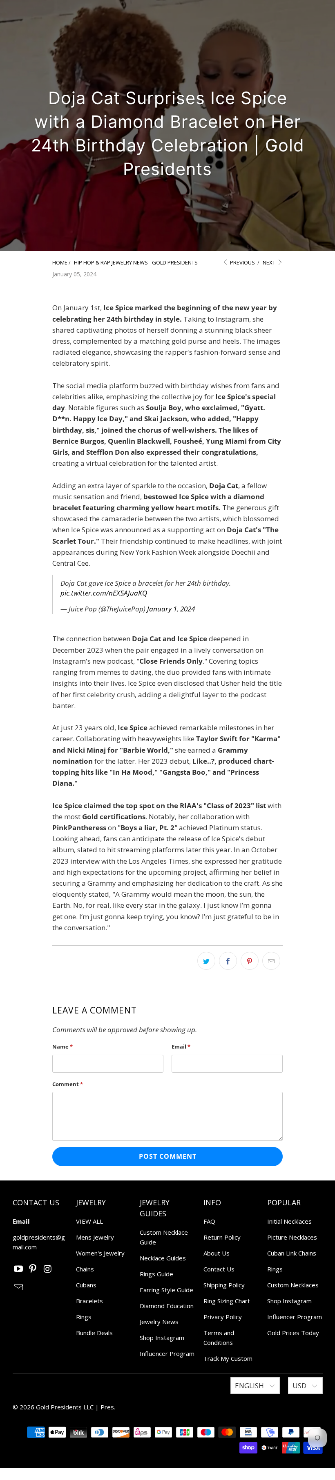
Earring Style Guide (166, 1290)
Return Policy (222, 1237)
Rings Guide (156, 1274)
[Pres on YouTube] (19, 1269)
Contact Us (218, 1269)
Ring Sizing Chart (226, 1301)
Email (181, 1046)
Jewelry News (159, 1322)
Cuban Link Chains (291, 1253)
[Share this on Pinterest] (250, 961)
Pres (107, 1407)
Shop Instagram (162, 1337)
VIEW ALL (89, 1221)
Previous (242, 262)
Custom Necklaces (293, 1285)
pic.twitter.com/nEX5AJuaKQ (103, 593)
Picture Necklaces (292, 1237)
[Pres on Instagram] (48, 1269)
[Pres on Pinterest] (33, 1269)
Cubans (86, 1285)
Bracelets (89, 1301)
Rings (84, 1317)
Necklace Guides (163, 1258)
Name (62, 1046)
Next (270, 262)
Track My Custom (227, 1358)
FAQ (209, 1221)
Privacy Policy (222, 1317)
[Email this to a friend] (271, 961)
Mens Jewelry (95, 1237)
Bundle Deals (94, 1333)
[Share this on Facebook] (228, 961)
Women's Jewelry (100, 1253)
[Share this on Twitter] (206, 961)
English (250, 1385)
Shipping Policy (224, 1285)
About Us (216, 1253)
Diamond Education (167, 1306)
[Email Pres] (19, 1288)
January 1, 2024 (171, 608)
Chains (85, 1269)
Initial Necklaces (289, 1221)
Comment (67, 1084)
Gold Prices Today (293, 1333)
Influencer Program (167, 1353)
